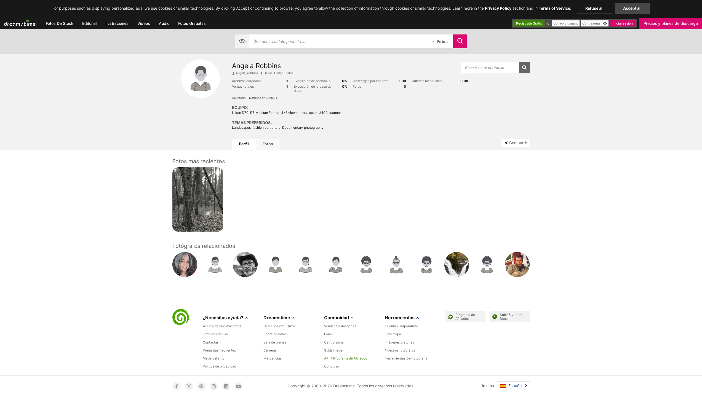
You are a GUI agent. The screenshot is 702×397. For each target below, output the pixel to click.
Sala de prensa (274, 342)
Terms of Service (554, 8)
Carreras (270, 350)
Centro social (334, 342)
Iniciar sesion (623, 23)
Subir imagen (334, 350)
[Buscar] (460, 41)
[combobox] (338, 41)
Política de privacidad (219, 366)
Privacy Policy (498, 8)
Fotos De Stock (59, 23)
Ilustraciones (117, 23)
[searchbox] (338, 41)
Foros (328, 334)
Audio (164, 23)
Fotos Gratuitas (192, 23)
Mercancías (272, 358)
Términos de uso (215, 334)
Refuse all (594, 8)
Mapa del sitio (213, 358)
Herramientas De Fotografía (406, 358)
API (326, 358)
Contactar (210, 342)
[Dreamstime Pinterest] (201, 386)
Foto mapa (393, 334)
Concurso (331, 366)
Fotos (268, 143)
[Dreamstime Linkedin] (226, 386)
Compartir (518, 142)
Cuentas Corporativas (401, 326)
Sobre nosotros (275, 334)
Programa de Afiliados (350, 358)
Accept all (632, 8)
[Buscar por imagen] (242, 41)
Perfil (244, 143)
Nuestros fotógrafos (400, 350)
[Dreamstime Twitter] (189, 386)
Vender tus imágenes (340, 326)
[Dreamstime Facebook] (176, 386)
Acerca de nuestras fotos (222, 326)
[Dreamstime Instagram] (214, 386)
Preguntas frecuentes (219, 350)
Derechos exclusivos (279, 326)
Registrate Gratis (529, 23)
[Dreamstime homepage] (180, 317)
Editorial (89, 23)
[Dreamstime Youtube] (238, 386)
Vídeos (143, 23)
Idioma (488, 385)
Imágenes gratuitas (399, 342)
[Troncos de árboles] (197, 199)
